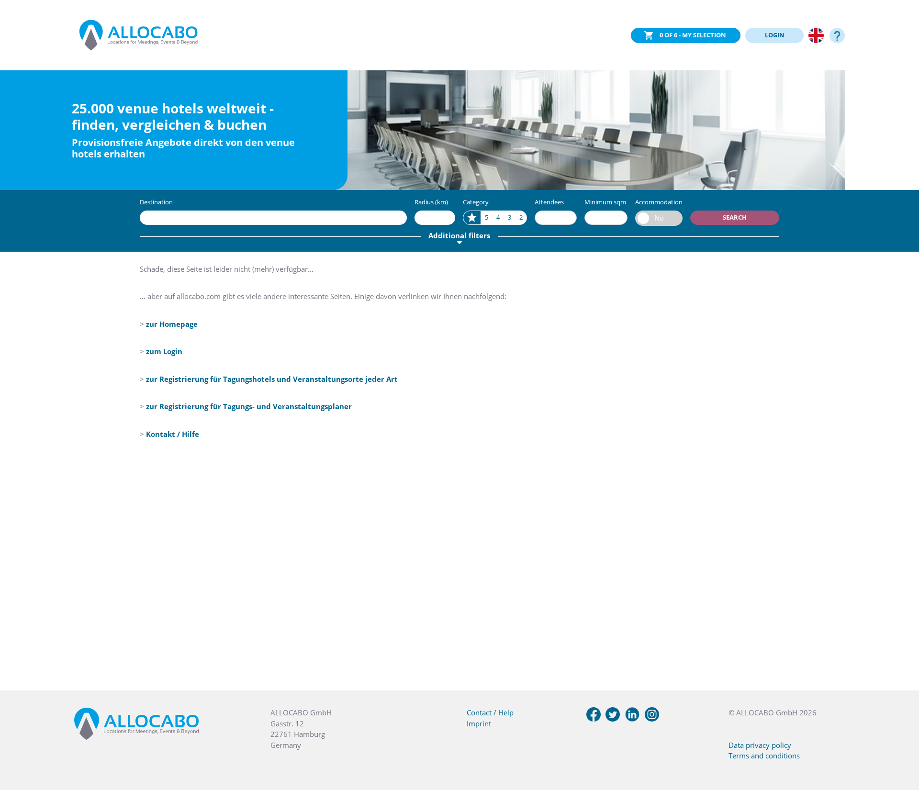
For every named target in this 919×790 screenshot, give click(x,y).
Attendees (549, 202)
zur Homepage (172, 324)
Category (476, 202)
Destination (156, 202)
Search (735, 217)
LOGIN (775, 35)
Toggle (659, 218)
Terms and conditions (764, 755)
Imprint (479, 723)
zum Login (164, 351)
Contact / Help (490, 712)
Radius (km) (431, 202)
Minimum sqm (605, 202)
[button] (899, 742)
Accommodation (659, 202)
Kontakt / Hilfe (172, 434)
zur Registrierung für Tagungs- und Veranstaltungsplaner (249, 406)
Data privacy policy (759, 745)
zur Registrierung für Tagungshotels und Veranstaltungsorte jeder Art (272, 379)
